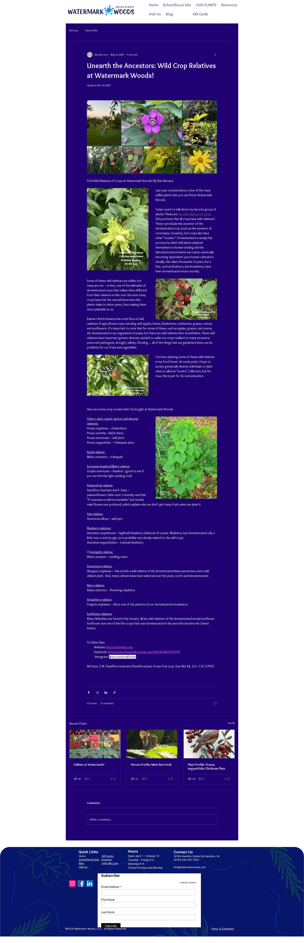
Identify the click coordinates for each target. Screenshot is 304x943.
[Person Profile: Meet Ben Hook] (152, 744)
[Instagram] (72, 883)
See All (231, 723)
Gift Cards (108, 856)
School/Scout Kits (89, 859)
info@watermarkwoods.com (190, 867)
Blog (82, 863)
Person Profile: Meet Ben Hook (151, 765)
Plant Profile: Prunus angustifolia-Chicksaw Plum (206, 766)
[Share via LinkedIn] (105, 692)
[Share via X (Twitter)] (97, 692)
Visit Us (84, 866)
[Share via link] (114, 692)
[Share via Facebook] (88, 692)
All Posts (73, 30)
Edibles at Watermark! (89, 765)
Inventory (106, 859)
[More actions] (215, 55)
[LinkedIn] (89, 883)
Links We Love (110, 863)
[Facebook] (81, 883)
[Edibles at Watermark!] (94, 744)
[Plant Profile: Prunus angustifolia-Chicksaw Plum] (209, 744)
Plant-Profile (91, 30)
